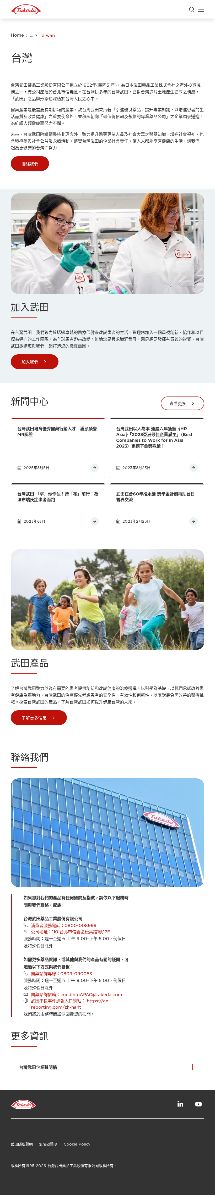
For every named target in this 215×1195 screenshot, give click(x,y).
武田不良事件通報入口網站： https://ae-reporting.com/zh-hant (70, 1003)
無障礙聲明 (48, 1144)
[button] (30, 163)
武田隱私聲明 (22, 1144)
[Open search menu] (192, 9)
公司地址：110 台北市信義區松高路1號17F (70, 931)
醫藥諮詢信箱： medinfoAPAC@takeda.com (76, 994)
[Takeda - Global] (26, 9)
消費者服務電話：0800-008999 (63, 925)
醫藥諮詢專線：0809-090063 (61, 973)
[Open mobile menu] (201, 9)
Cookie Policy (77, 1144)
